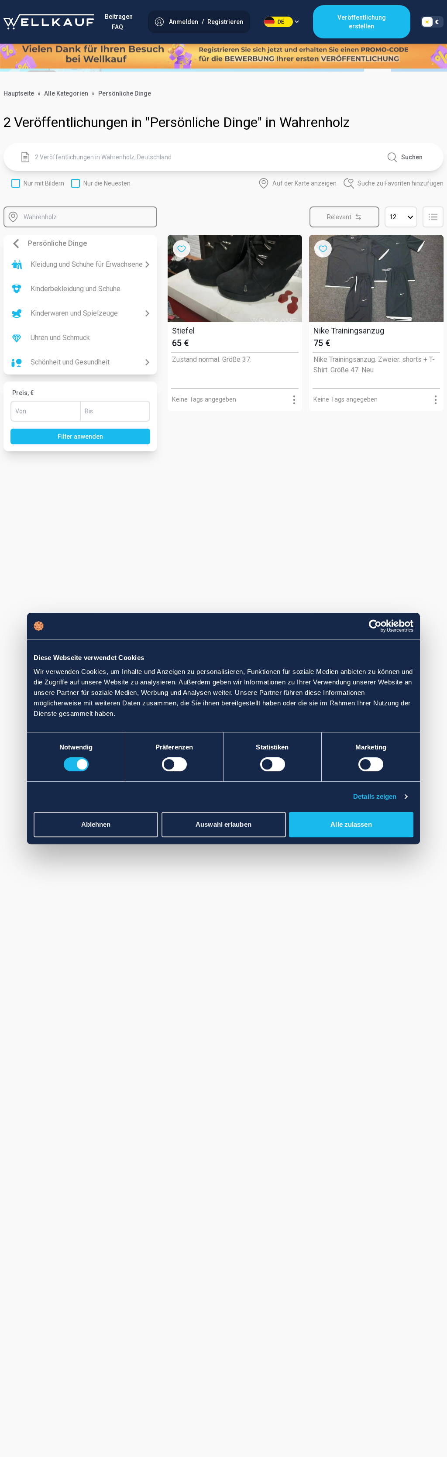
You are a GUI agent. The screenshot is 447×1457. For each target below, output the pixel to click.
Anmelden (183, 21)
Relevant (339, 216)
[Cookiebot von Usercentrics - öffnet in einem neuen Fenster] (375, 625)
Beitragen (119, 16)
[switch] (174, 764)
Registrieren (225, 21)
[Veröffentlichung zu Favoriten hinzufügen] (181, 249)
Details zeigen (374, 796)
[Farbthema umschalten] (432, 21)
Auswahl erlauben (223, 824)
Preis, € (23, 392)
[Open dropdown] (294, 399)
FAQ (117, 27)
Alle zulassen (350, 824)
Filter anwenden (80, 436)
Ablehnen (96, 824)
